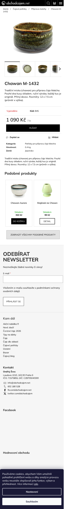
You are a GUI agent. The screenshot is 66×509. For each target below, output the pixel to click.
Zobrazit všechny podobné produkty (33, 234)
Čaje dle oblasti (10, 341)
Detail (47, 221)
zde (36, 483)
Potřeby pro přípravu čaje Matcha (40, 143)
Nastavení (32, 491)
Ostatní (6, 348)
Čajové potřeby (10, 345)
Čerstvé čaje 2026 (12, 331)
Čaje (5, 338)
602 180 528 (14, 386)
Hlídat (33, 128)
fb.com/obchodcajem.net (19, 390)
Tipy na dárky (9, 334)
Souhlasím (32, 501)
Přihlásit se (13, 301)
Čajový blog (8, 356)
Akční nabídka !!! (11, 324)
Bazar (6, 352)
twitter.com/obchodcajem (20, 393)
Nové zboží (8, 327)
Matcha (55, 90)
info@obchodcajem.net (19, 382)
